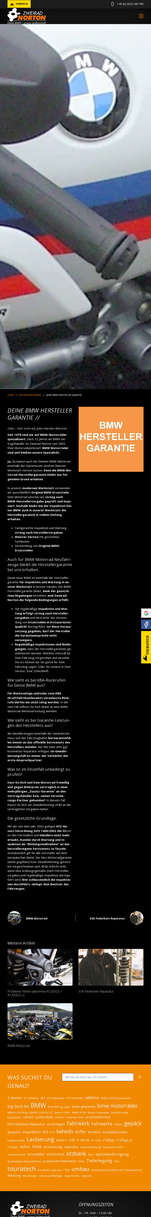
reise (36, 1146)
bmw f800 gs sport (59, 1107)
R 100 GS (83, 1140)
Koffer (80, 1131)
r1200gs (109, 1140)
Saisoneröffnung (90, 1147)
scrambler (36, 1154)
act (43, 1098)
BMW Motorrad (18, 1046)
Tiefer (81, 1161)
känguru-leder (16, 1140)
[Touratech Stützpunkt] (146, 647)
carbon (28, 1117)
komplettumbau (114, 1132)
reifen (24, 1146)
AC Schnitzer (31, 1098)
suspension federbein (59, 1161)
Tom (116, 1161)
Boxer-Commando (99, 1112)
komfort (94, 1132)
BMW (38, 1105)
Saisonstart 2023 (113, 1147)
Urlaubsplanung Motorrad (106, 1170)
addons (92, 1097)
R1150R (96, 1140)
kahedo (64, 1131)
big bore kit (18, 1106)
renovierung (52, 1147)
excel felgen (56, 1124)
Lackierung (40, 1139)
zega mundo (71, 1175)
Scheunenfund (16, 1154)
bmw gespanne (83, 1106)
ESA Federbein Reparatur (96, 991)
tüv (67, 1170)
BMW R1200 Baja (17, 1112)
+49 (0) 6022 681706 (130, 4)
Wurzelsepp (30, 1175)
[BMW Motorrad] (40, 1021)
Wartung (14, 1175)
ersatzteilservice (98, 1117)
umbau (80, 1169)
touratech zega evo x (50, 1170)
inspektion (31, 1131)
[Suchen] (140, 1077)
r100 (71, 1140)
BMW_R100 (79, 1112)
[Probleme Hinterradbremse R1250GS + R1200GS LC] (40, 967)
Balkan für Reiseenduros (116, 1098)
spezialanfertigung (112, 1154)
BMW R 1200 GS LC (41, 1112)
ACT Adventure (56, 1098)
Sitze (91, 1154)
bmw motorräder (117, 1105)
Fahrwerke (101, 1124)
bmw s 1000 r (62, 1112)
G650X (118, 1124)
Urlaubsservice (133, 1170)
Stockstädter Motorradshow (24, 1161)
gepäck (133, 1123)
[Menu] (141, 16)
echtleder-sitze (75, 1117)
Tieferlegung (99, 1160)
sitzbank (76, 1153)
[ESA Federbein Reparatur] (111, 967)
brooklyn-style (119, 1112)
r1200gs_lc (124, 1140)
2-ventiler (14, 1098)
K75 (52, 1132)
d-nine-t (59, 1117)
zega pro (86, 1175)
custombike (44, 1117)
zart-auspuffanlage (50, 1175)
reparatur (71, 1147)
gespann (13, 1132)
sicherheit (55, 1154)
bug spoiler (14, 1117)
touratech (21, 1168)
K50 (45, 1132)
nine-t (61, 1139)
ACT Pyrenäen (75, 1098)
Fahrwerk (78, 1123)
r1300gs (12, 1147)
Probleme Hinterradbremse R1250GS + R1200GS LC (34, 993)
